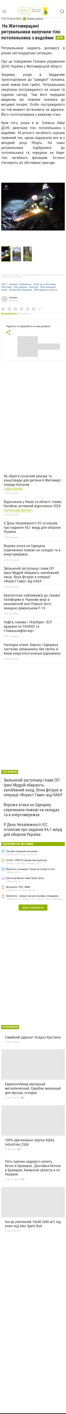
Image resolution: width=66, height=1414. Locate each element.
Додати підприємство (33, 907)
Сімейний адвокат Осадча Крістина (33, 1037)
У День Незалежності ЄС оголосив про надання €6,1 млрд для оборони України (32, 527)
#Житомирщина (48, 287)
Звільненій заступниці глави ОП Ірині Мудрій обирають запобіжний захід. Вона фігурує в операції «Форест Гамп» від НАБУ (31, 574)
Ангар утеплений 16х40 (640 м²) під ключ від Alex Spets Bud (33, 1224)
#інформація (25, 284)
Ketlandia (13, 297)
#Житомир (6, 287)
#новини (13, 284)
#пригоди (33, 287)
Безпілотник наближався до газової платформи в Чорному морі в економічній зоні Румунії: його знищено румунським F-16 (32, 601)
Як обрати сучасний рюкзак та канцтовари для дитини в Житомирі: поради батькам (32, 480)
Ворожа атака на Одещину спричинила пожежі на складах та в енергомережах (32, 550)
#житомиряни (20, 287)
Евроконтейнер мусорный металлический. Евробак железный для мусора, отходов (33, 1088)
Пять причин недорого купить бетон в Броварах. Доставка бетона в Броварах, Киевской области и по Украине (33, 1167)
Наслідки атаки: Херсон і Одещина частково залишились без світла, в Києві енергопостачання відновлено (32, 649)
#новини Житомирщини (20, 290)
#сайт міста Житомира (44, 284)
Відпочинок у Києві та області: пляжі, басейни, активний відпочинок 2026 (33, 504)
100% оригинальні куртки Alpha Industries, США (29, 1142)
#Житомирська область (46, 290)
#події (4, 290)
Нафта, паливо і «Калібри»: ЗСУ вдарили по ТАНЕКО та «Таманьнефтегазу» (28, 626)
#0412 (4, 284)
